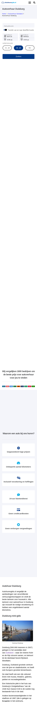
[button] (29, 2)
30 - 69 (18, 48)
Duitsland (9, 653)
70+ (30, 48)
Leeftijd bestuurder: (8, 43)
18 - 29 (7, 48)
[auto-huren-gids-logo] (8, 3)
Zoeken (18, 56)
